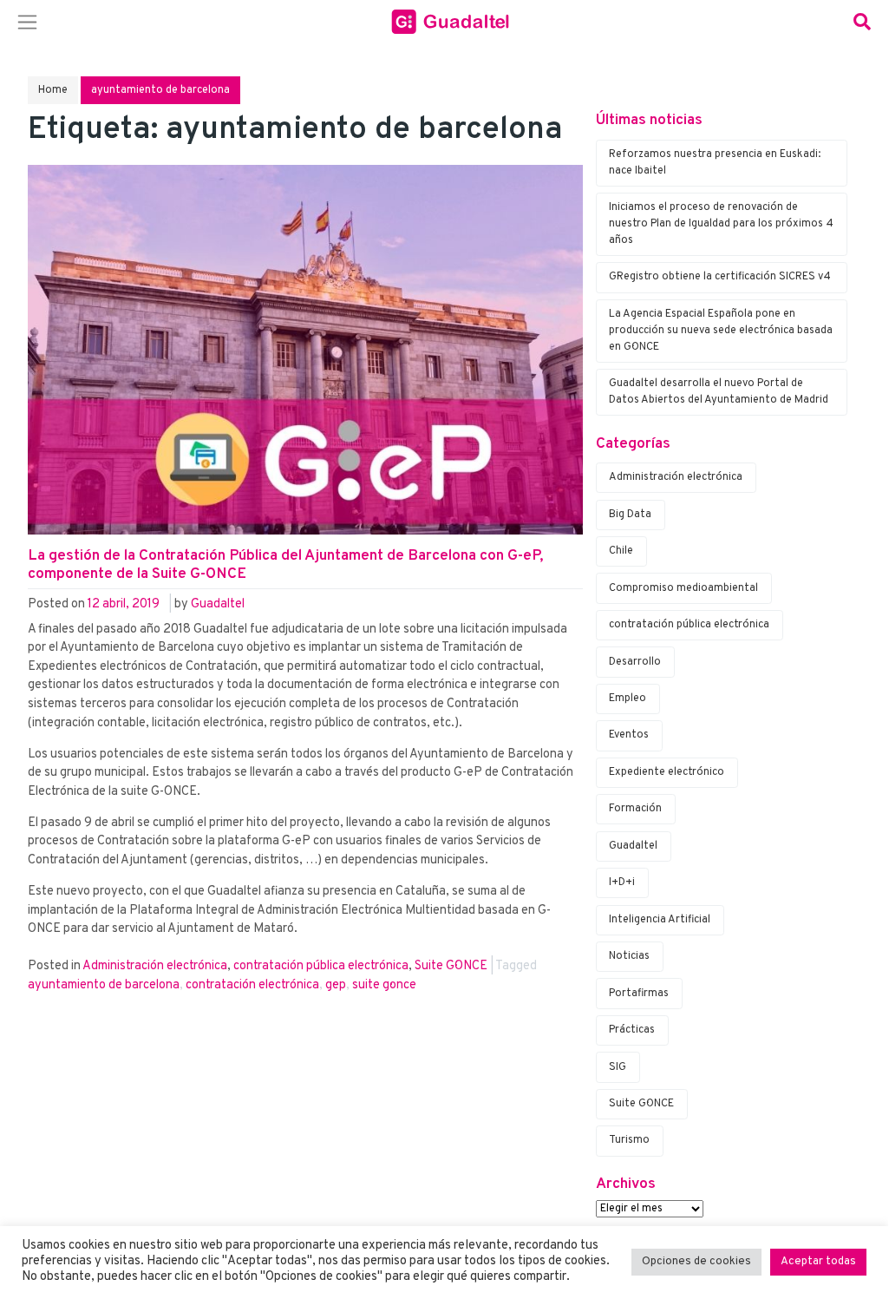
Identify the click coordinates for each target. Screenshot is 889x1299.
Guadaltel (218, 604)
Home (53, 90)
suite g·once (384, 985)
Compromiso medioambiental (683, 588)
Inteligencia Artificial (659, 920)
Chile (621, 551)
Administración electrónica (154, 966)
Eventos (629, 735)
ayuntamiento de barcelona (104, 985)
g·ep (335, 985)
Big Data (630, 515)
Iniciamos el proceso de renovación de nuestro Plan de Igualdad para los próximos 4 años (721, 223)
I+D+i (622, 882)
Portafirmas (639, 993)
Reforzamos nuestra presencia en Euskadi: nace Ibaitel (714, 163)
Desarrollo (635, 662)
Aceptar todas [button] (818, 1262)
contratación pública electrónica (321, 966)
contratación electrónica (252, 985)
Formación (635, 809)
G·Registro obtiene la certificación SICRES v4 (720, 277)
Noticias (629, 956)
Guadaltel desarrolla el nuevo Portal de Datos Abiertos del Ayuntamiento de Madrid (718, 392)
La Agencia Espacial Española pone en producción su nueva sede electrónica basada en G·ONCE (721, 330)
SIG (617, 1067)
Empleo (627, 698)
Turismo (629, 1140)
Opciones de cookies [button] (696, 1262)
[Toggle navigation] (27, 21)
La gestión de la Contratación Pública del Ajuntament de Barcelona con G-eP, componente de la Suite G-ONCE (285, 565)
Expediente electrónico (666, 772)
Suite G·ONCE (451, 966)
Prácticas (632, 1030)
